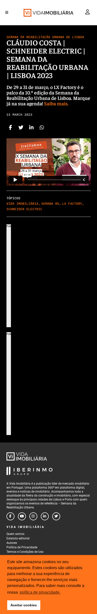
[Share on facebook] (10, 128)
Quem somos (15, 534)
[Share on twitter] (21, 128)
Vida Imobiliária (22, 204)
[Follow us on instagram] (33, 516)
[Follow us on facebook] (10, 516)
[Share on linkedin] (31, 128)
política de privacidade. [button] (40, 592)
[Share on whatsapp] (42, 128)
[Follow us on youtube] (22, 516)
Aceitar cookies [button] (23, 605)
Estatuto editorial (18, 538)
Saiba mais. (56, 103)
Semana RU (50, 204)
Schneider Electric (24, 209)
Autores (11, 543)
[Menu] (7, 12)
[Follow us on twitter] (56, 516)
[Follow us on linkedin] (45, 516)
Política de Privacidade (21, 547)
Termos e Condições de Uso (25, 552)
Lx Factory (72, 204)
